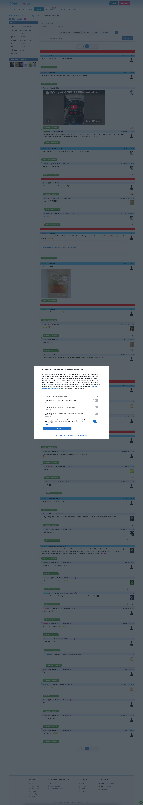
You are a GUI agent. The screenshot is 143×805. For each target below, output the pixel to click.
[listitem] (71, 396)
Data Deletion (60, 435)
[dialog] (71, 402)
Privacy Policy (82, 435)
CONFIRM (57, 428)
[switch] (95, 400)
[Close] (105, 370)
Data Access (71, 435)
